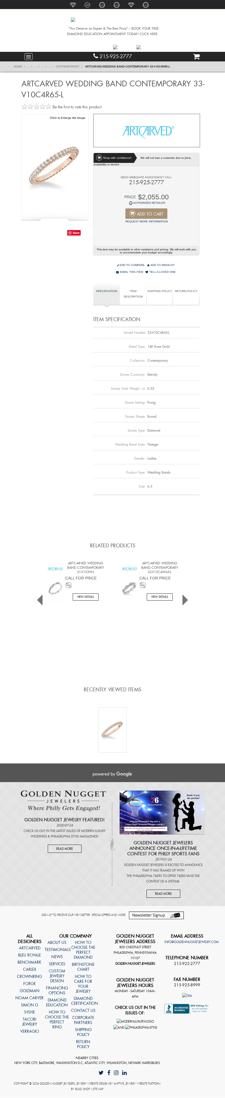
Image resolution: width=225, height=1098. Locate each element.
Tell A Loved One (162, 271)
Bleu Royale (29, 955)
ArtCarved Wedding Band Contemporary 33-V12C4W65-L (159, 567)
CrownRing (29, 976)
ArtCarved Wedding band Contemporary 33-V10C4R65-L (127, 66)
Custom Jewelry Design (57, 976)
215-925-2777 (115, 56)
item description (133, 294)
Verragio (29, 1031)
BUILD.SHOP (82, 1089)
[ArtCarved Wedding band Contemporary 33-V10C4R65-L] (54, 166)
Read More (64, 849)
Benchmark (29, 962)
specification (106, 291)
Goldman (30, 990)
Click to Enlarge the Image (67, 117)
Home (18, 66)
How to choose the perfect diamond (83, 950)
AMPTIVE (119, 1083)
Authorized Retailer (149, 202)
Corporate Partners (83, 1020)
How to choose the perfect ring (57, 1019)
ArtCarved (29, 948)
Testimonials (57, 949)
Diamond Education (57, 1003)
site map (97, 1089)
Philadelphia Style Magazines (74, 836)
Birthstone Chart (83, 967)
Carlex (29, 969)
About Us (56, 942)
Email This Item (131, 271)
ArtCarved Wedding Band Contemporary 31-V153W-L (85, 567)
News (57, 956)
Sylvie (29, 1012)
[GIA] (187, 995)
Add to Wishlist (162, 265)
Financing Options (57, 990)
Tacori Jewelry (29, 1022)
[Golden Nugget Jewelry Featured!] (63, 801)
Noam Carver (29, 997)
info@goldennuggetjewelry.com (191, 942)
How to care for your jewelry (83, 984)
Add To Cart (150, 214)
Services (57, 963)
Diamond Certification (83, 1001)
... (28, 66)
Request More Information (146, 221)
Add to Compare (132, 265)
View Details (85, 597)
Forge (29, 983)
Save (76, 233)
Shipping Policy (159, 291)
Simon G (29, 1005)
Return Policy (186, 291)
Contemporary (68, 66)
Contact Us (83, 1010)
